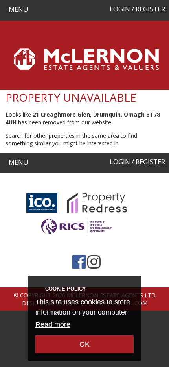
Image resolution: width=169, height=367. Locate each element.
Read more (52, 324)
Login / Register (137, 8)
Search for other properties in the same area (62, 135)
